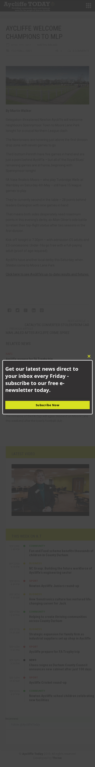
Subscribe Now (47, 405)
